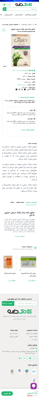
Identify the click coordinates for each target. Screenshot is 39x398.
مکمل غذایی (19, 14)
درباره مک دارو (14, 333)
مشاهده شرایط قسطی (27, 97)
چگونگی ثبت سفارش (31, 333)
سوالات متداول (33, 336)
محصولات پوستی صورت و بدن (9, 24)
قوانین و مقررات (13, 336)
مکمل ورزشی (8, 14)
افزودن (5, 393)
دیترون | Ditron (22, 85)
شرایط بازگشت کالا (28, 130)
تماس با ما (34, 340)
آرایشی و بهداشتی (30, 14)
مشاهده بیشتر (21, 236)
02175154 (32, 348)
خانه (36, 24)
